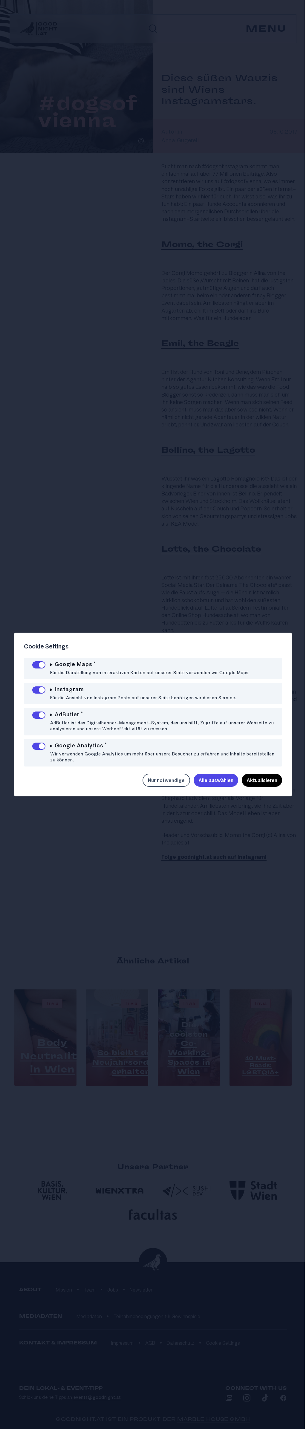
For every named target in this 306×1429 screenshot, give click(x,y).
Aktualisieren (257, 780)
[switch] (38, 664)
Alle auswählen (211, 780)
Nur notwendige (161, 780)
